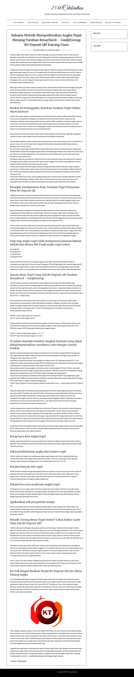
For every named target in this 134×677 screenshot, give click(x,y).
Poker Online (96, 22)
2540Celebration (67, 8)
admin (57, 50)
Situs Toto (96, 33)
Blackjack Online (50, 22)
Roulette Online (113, 22)
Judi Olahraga (79, 22)
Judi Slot (65, 22)
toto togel (96, 45)
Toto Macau (18, 22)
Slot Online (33, 22)
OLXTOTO (73, 672)
